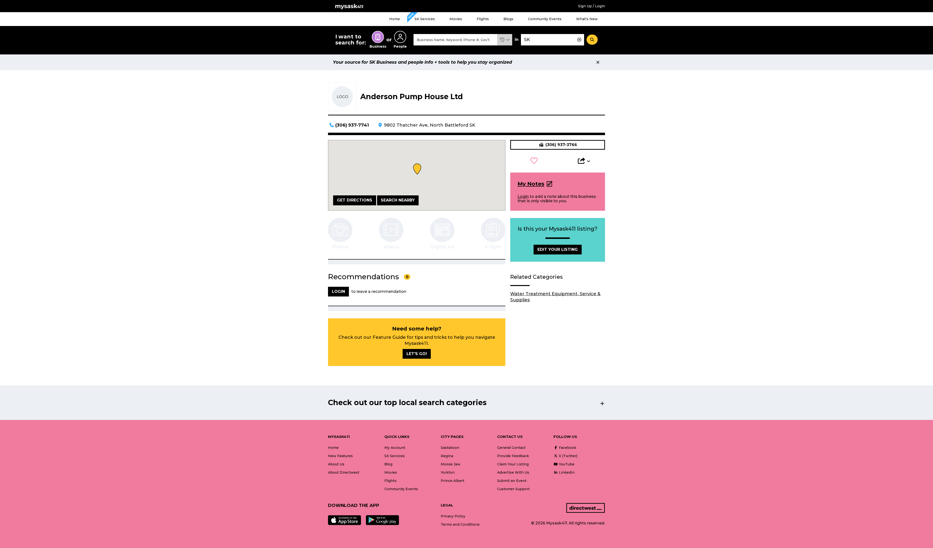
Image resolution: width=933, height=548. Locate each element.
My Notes (531, 184)
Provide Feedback (513, 456)
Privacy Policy (453, 516)
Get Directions (354, 200)
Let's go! (416, 353)
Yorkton (448, 472)
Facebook (567, 447)
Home (394, 19)
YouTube (566, 464)
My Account (394, 447)
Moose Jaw (450, 464)
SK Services (425, 19)
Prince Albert (452, 480)
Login (523, 196)
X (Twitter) (567, 456)
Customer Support (513, 489)
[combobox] (455, 39)
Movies (455, 19)
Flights (483, 19)
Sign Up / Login (591, 6)
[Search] (592, 40)
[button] (504, 39)
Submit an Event (512, 480)
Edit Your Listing (557, 249)
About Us (336, 464)
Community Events (545, 19)
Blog (388, 464)
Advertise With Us (513, 472)
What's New (587, 19)
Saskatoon (450, 447)
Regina (447, 456)
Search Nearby (398, 200)
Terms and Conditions (460, 524)
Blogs (508, 19)
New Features (340, 456)
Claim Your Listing (513, 464)
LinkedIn (566, 472)
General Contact (511, 447)
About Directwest (343, 472)
